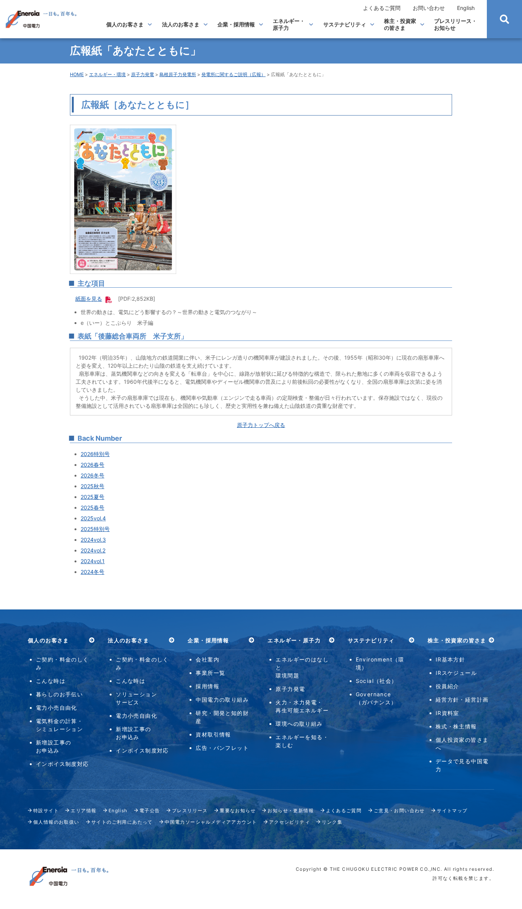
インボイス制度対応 (62, 764)
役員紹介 (447, 686)
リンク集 (332, 822)
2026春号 (92, 464)
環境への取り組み (299, 723)
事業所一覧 (210, 673)
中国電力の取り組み (222, 699)
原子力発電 (142, 74)
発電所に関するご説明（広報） (233, 74)
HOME (77, 74)
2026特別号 (95, 454)
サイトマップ (452, 810)
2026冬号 (92, 475)
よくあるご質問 (381, 8)
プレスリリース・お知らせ (455, 24)
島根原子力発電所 (177, 74)
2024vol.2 (93, 550)
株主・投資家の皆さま (400, 24)
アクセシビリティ (289, 822)
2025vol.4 (93, 518)
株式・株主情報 (456, 726)
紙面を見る (88, 298)
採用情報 (207, 686)
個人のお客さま (125, 24)
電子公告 (149, 810)
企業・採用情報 (236, 24)
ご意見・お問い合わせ (399, 810)
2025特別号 (95, 529)
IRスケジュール (456, 673)
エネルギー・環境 (107, 74)
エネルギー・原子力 (289, 24)
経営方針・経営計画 (462, 699)
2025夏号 (92, 497)
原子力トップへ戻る (261, 425)
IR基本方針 (450, 659)
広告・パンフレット (222, 747)
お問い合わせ (429, 8)
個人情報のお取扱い (56, 822)
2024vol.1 (93, 561)
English (466, 8)
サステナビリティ (344, 24)
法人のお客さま (180, 24)
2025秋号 (92, 486)
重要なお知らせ (238, 810)
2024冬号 (92, 572)
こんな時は (50, 681)
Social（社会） (376, 681)
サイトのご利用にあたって (122, 822)
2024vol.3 (93, 539)
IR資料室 (447, 713)
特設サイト (46, 810)
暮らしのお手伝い (59, 694)
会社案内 (207, 659)
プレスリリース (190, 810)
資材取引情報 (213, 734)
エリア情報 (83, 810)
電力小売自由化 (56, 707)
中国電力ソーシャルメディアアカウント (211, 822)
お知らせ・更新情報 (290, 810)
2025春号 (92, 507)
